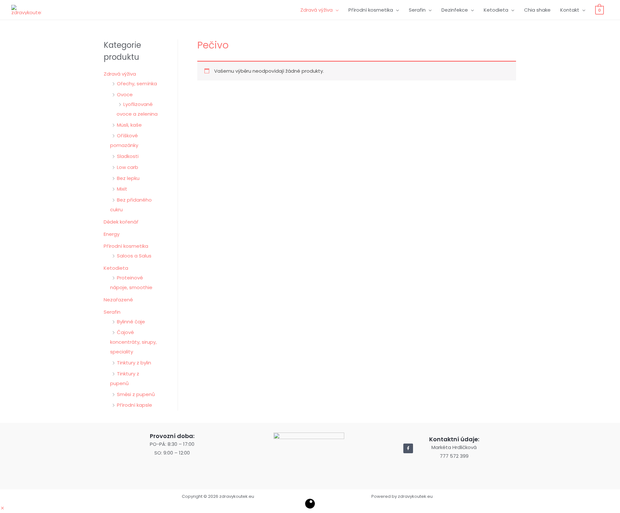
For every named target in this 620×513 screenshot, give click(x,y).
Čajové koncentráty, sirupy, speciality (133, 342)
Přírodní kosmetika (370, 9)
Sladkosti (128, 156)
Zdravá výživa (316, 9)
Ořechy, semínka (137, 83)
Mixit (122, 188)
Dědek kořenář (121, 221)
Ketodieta (496, 9)
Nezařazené (118, 299)
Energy (111, 234)
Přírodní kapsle (134, 405)
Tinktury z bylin (134, 362)
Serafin (417, 9)
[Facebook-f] (408, 448)
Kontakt (569, 9)
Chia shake (537, 9)
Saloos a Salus (134, 255)
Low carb (127, 167)
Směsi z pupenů (136, 394)
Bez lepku (128, 178)
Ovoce (125, 94)
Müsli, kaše (129, 124)
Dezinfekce (454, 9)
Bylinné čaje (131, 321)
